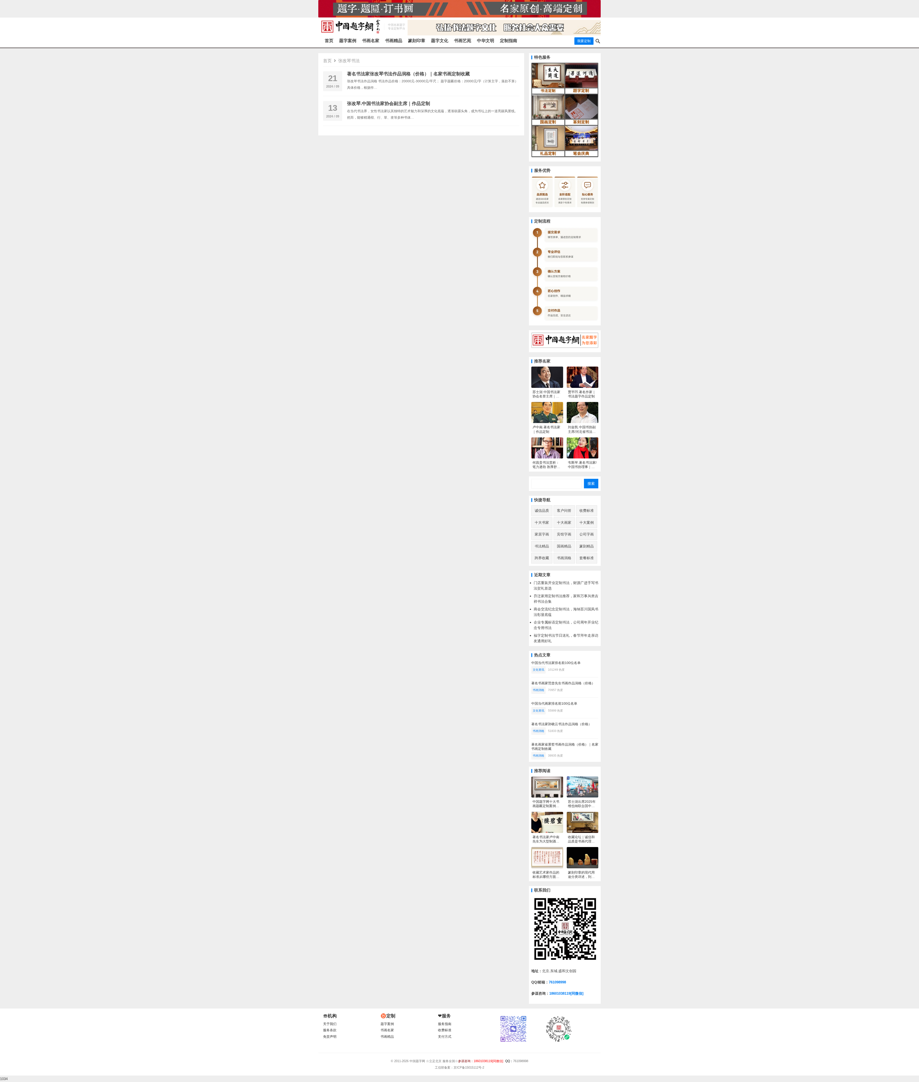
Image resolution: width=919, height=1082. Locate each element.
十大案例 (586, 522)
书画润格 (564, 558)
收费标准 (586, 510)
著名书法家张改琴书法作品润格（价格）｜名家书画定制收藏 (408, 73)
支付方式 (444, 1036)
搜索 (591, 483)
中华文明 (485, 40)
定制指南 (508, 40)
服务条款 (329, 1030)
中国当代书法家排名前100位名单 (556, 663)
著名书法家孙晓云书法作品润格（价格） (561, 724)
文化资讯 (538, 669)
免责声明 (329, 1036)
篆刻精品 (586, 546)
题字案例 (347, 40)
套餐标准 (586, 558)
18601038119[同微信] (566, 993)
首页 (329, 40)
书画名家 (370, 40)
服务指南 (444, 1024)
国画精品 (564, 546)
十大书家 (542, 522)
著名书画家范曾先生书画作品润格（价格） (563, 683)
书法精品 (542, 546)
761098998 (557, 982)
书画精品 (393, 40)
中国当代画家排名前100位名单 (554, 703)
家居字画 (542, 534)
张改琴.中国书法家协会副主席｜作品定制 (388, 103)
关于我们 (329, 1024)
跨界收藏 (542, 558)
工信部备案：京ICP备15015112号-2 (459, 1067)
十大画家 (564, 522)
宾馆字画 (564, 534)
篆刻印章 (416, 40)
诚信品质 (542, 510)
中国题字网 (417, 1061)
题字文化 (439, 40)
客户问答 (564, 510)
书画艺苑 (462, 40)
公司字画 (586, 534)
